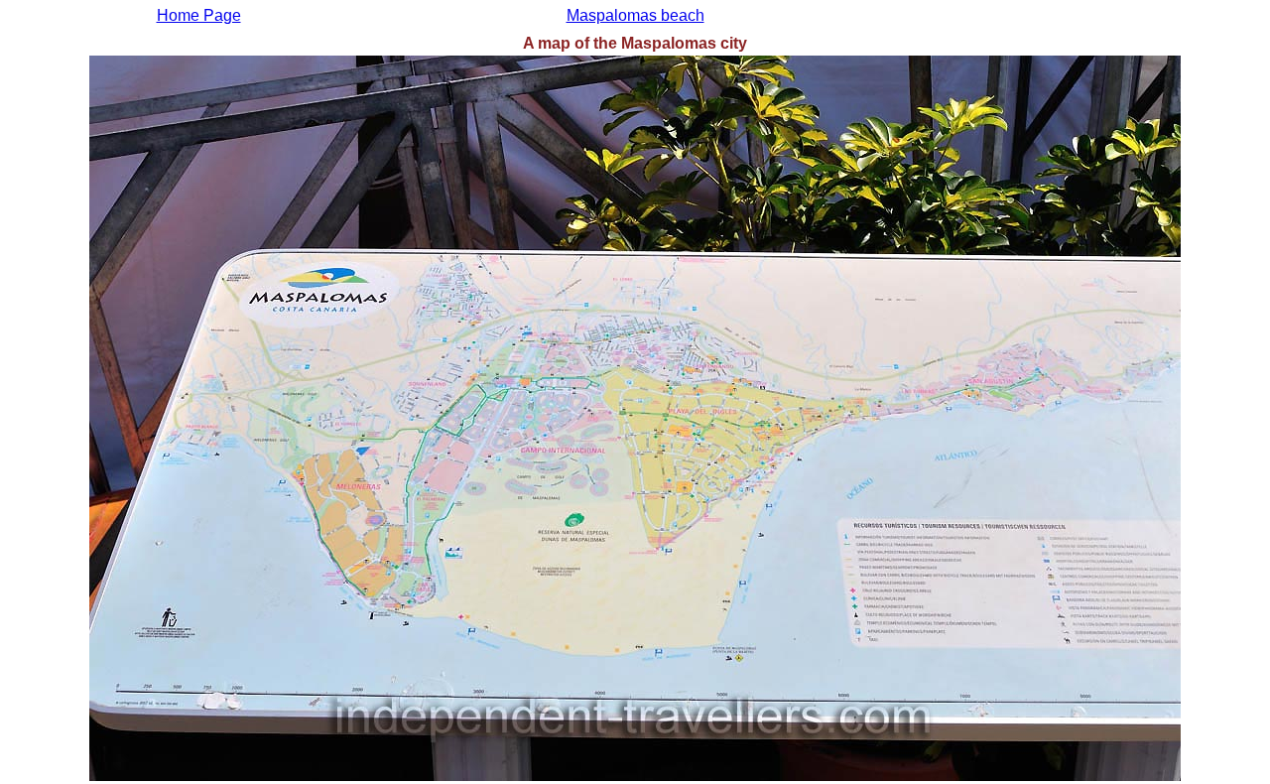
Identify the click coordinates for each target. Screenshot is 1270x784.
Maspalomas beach (635, 15)
